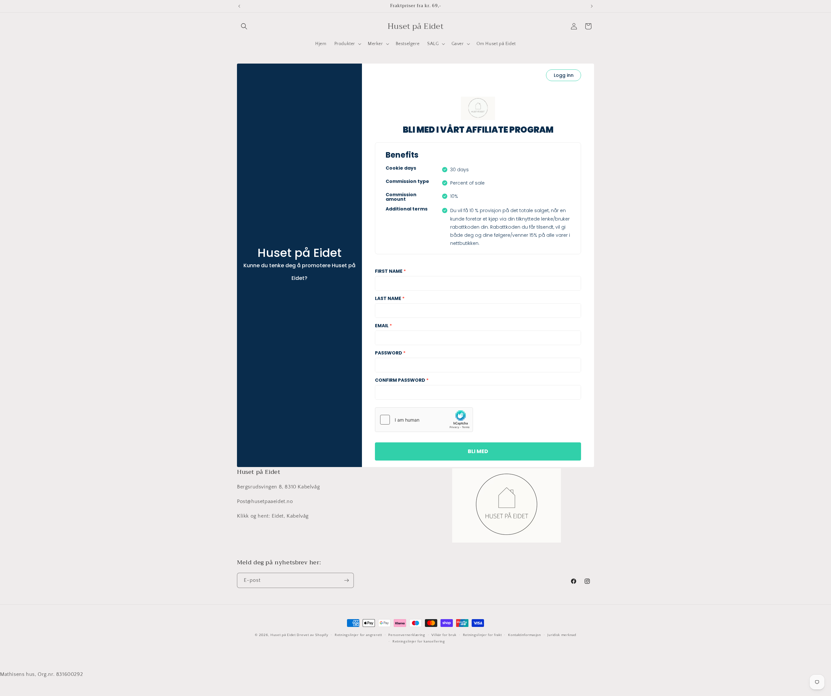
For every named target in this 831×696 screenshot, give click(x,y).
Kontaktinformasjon (524, 635)
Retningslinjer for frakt (482, 635)
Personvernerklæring (406, 635)
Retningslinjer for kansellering (418, 642)
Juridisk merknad (561, 635)
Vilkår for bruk (443, 635)
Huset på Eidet (283, 635)
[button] (244, 26)
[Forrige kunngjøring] (239, 6)
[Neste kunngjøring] (592, 6)
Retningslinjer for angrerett (358, 635)
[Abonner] (346, 580)
